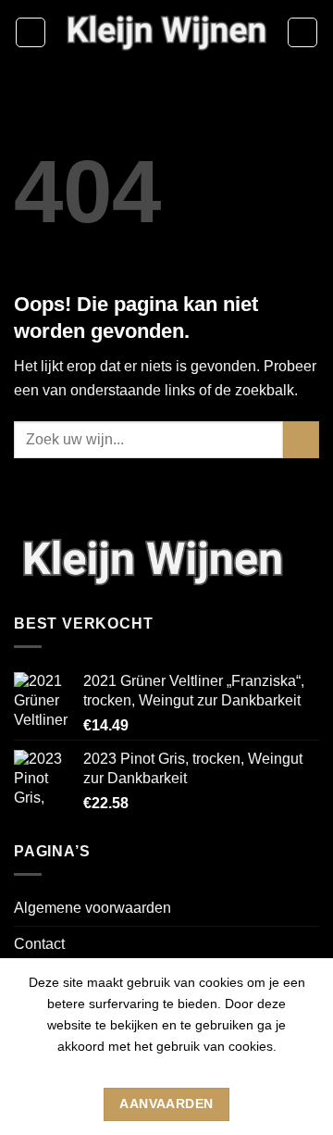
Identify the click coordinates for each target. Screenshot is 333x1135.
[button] (30, 32)
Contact (39, 944)
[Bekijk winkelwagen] (302, 32)
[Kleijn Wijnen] (166, 32)
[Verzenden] (301, 439)
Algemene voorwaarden (92, 908)
